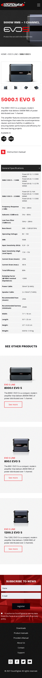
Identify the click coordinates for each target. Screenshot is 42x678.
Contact (21, 648)
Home (3, 54)
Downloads (21, 628)
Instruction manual (16, 152)
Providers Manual (21, 638)
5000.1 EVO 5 (25, 54)
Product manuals (21, 633)
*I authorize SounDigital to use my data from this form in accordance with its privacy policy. (19, 616)
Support (21, 652)
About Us (21, 643)
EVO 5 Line (13, 54)
